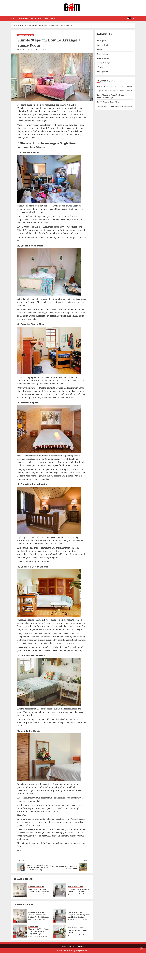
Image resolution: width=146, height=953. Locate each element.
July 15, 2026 (73, 894)
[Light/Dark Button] (129, 18)
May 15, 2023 (26, 50)
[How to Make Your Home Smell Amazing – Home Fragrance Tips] (20, 931)
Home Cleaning (50, 18)
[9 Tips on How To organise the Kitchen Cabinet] (59, 890)
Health (99, 49)
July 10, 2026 (73, 935)
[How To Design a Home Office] (59, 931)
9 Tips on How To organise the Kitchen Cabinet (79, 890)
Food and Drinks (103, 45)
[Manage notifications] (141, 948)
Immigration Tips (103, 63)
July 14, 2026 (34, 936)
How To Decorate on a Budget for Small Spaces (38, 890)
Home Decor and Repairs (25, 35)
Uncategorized (102, 71)
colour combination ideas (60, 629)
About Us (70, 946)
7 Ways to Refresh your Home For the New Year (115, 106)
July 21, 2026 (34, 894)
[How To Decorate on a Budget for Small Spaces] (20, 890)
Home (13, 18)
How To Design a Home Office (77, 931)
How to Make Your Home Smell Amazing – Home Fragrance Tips (38, 931)
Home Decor (23, 18)
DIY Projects (36, 18)
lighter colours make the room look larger (50, 650)
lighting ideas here (43, 561)
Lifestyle (100, 67)
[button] (133, 18)
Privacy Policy (79, 946)
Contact (63, 946)
